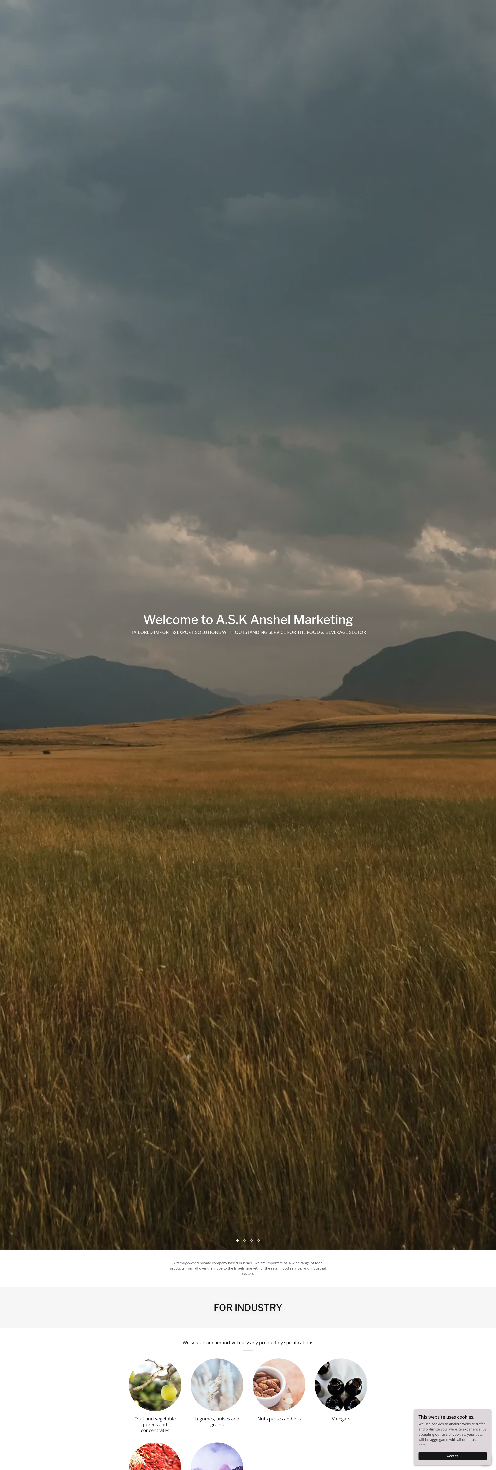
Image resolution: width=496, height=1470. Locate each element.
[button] (237, 1240)
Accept (452, 1456)
